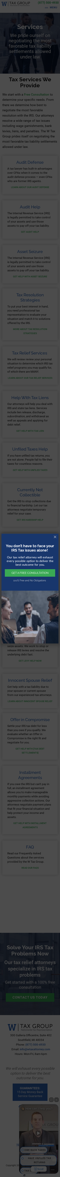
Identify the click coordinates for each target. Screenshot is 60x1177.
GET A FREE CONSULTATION (30, 573)
